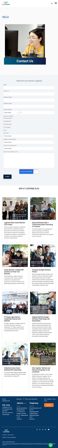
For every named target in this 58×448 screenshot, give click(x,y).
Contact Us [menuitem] (4, 434)
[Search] (52, 3)
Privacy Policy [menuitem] (11, 434)
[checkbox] (29, 124)
